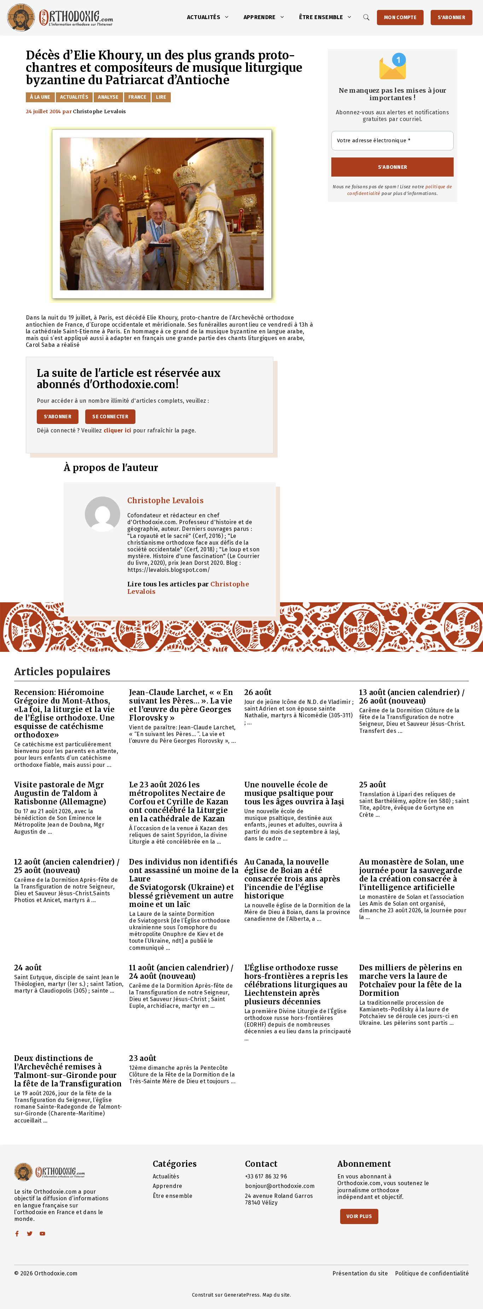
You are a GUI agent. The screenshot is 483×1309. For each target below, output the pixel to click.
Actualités (203, 17)
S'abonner (451, 18)
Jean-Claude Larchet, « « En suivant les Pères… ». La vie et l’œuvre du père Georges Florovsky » (181, 705)
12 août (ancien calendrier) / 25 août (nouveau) (67, 866)
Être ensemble (321, 17)
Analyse (108, 97)
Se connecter (110, 417)
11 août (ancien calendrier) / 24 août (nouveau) (181, 972)
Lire (161, 97)
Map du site (276, 1295)
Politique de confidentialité (432, 1273)
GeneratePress (242, 1295)
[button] (228, 17)
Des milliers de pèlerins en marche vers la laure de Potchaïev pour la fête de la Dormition (410, 980)
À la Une (40, 97)
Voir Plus (359, 1216)
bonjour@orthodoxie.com (280, 1186)
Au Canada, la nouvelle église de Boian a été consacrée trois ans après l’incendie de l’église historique (292, 878)
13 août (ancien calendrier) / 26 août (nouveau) (412, 696)
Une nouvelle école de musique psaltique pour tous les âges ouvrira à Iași (294, 793)
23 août (142, 1058)
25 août (372, 784)
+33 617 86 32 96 (266, 1176)
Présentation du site (360, 1273)
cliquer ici (118, 430)
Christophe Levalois (165, 500)
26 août (258, 692)
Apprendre (260, 17)
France (137, 97)
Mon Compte (400, 18)
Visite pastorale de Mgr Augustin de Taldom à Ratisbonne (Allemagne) (60, 793)
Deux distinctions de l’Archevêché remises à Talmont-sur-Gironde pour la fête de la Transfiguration (68, 1071)
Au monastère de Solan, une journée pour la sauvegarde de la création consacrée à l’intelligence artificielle (411, 874)
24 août (28, 967)
